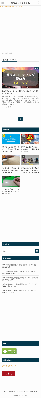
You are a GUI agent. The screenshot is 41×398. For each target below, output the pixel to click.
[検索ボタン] (38, 2)
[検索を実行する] (37, 251)
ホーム (5, 391)
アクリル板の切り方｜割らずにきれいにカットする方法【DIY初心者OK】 (20, 279)
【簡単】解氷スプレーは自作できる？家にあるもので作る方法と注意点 (20, 291)
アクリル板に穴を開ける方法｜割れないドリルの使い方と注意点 (20, 266)
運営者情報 (12, 391)
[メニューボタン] (2, 2)
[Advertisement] (20, 30)
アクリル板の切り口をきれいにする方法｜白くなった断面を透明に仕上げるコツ (20, 272)
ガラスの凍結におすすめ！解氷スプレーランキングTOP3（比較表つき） (19, 285)
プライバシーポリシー (22, 391)
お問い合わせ (33, 391)
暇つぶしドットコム (20, 3)
